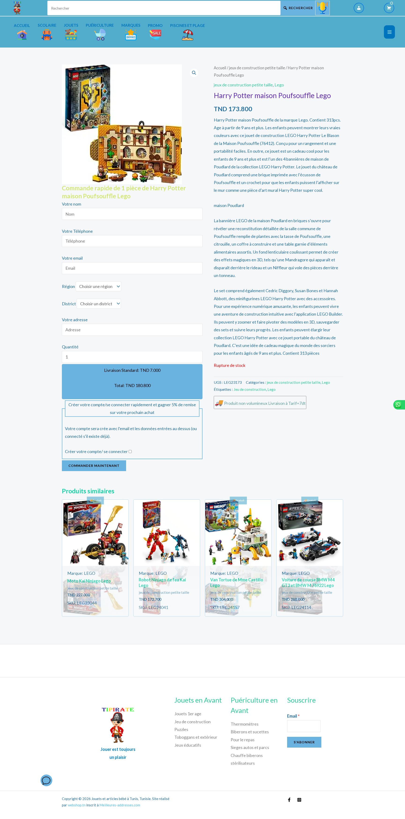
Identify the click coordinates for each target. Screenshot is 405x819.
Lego (279, 84)
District (69, 303)
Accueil (220, 68)
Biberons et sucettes (250, 731)
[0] (389, 8)
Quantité (70, 346)
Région (68, 286)
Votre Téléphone (77, 231)
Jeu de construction (249, 389)
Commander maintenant (94, 466)
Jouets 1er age (187, 713)
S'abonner (304, 742)
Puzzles (181, 729)
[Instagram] (299, 800)
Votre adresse (75, 319)
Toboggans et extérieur (195, 737)
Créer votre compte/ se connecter (96, 451)
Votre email (72, 258)
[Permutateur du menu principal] (389, 32)
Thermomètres (245, 724)
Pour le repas (243, 739)
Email (293, 716)
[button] (194, 73)
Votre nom (71, 204)
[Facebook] (289, 800)
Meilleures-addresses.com (119, 805)
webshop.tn (77, 805)
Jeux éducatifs (187, 745)
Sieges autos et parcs (250, 747)
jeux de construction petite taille (257, 68)
